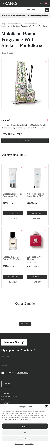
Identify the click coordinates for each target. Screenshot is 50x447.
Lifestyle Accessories (25, 24)
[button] (46, 407)
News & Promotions (10, 397)
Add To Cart (25, 141)
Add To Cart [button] (13, 213)
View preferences (25, 439)
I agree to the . (18, 373)
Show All (25, 323)
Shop (3, 24)
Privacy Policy (29, 444)
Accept (25, 426)
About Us (5, 394)
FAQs (3, 400)
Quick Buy (13, 219)
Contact (5, 403)
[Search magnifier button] (47, 10)
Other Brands (7, 53)
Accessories (11, 24)
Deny (25, 432)
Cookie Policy (19, 444)
